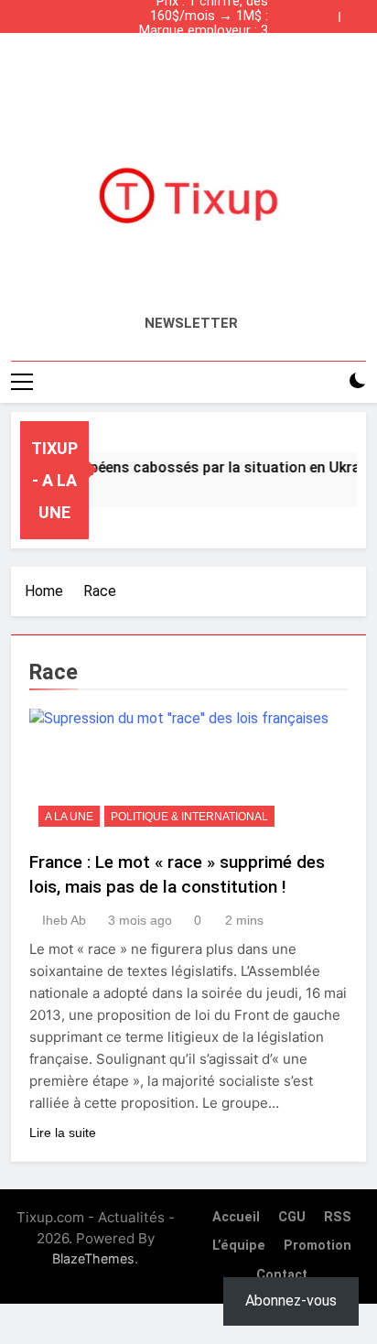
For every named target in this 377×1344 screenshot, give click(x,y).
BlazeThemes (93, 1258)
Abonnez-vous (291, 1300)
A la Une (69, 816)
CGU (292, 1217)
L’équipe (238, 1245)
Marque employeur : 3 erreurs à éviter (203, 31)
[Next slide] (357, 12)
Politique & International (189, 816)
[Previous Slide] (329, 12)
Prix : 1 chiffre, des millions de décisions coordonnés (205, 60)
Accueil (236, 1217)
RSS (337, 1217)
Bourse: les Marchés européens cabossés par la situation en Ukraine (193, 45)
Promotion (317, 1245)
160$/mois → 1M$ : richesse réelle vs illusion (193, 16)
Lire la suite (62, 1132)
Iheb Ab (64, 920)
